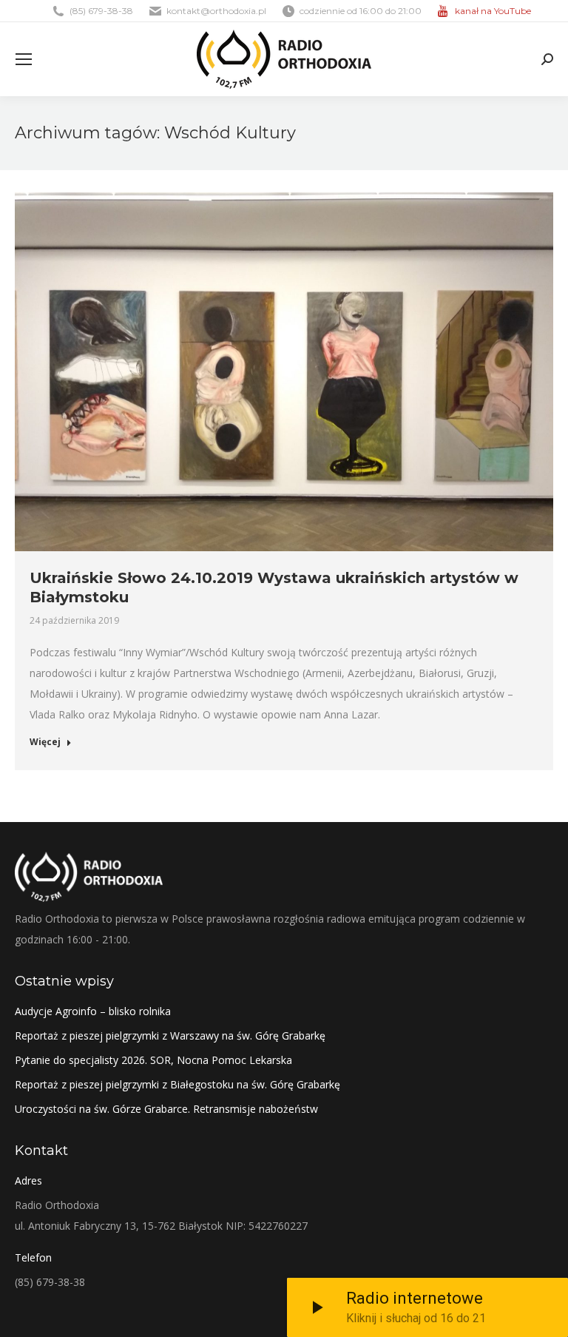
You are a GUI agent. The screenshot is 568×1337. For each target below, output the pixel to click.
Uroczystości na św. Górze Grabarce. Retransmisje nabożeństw (166, 1109)
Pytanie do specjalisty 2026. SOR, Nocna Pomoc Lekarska (153, 1060)
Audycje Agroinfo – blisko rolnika (93, 1011)
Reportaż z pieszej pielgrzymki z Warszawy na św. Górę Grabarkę (170, 1035)
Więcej (45, 742)
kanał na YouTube (493, 10)
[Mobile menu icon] (24, 59)
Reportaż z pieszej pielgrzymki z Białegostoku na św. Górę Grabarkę (177, 1084)
